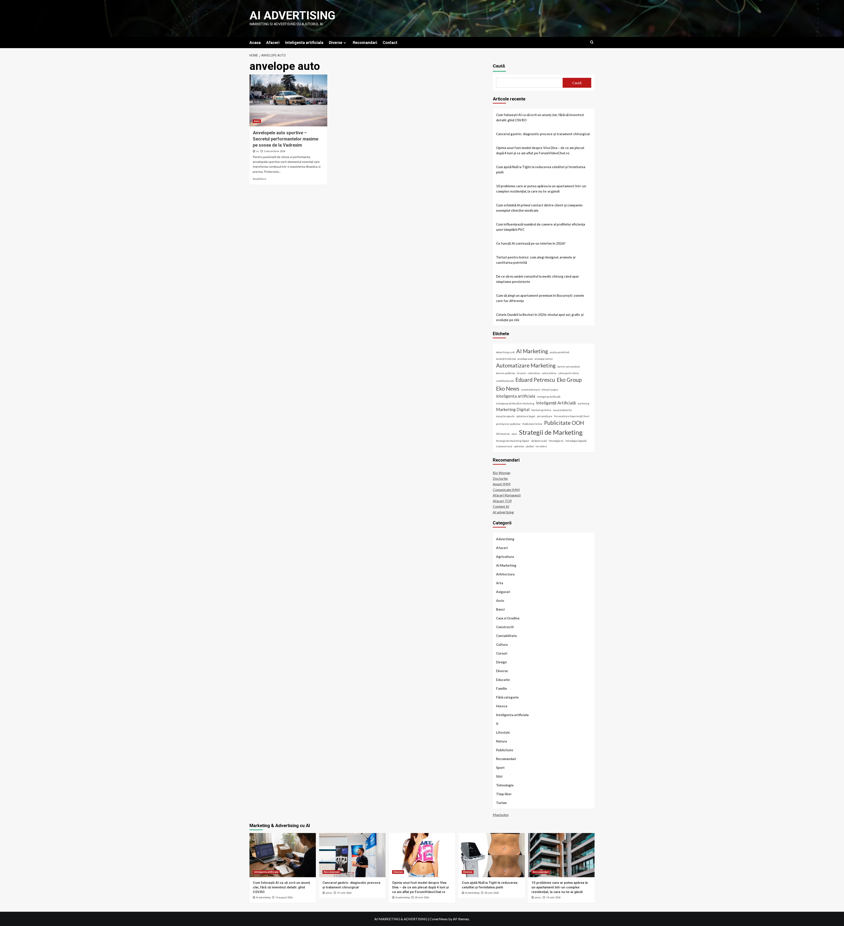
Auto (257, 121)
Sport (500, 768)
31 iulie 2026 (344, 892)
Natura (501, 741)
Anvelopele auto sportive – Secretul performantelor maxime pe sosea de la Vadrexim (285, 139)
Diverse (335, 42)
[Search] (592, 42)
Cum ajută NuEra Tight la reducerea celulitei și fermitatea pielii (540, 169)
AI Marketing (532, 351)
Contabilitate (506, 636)
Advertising (505, 539)
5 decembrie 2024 (274, 151)
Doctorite (500, 478)
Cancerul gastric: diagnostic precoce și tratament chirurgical (543, 134)
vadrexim (519, 446)
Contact (390, 42)
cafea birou (534, 373)
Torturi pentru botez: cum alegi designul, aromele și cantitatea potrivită (535, 259)
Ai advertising (292, 15)
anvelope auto (525, 358)
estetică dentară (530, 389)
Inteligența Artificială (548, 396)
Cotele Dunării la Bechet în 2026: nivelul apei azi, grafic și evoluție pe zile (540, 317)
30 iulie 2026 (422, 897)
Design (501, 662)
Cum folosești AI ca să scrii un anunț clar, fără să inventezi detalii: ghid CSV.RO (540, 117)
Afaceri (273, 42)
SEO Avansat (503, 433)
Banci (500, 609)
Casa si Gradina (507, 618)
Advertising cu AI (505, 352)
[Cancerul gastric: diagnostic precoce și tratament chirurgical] (352, 855)
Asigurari (503, 592)
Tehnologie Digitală (575, 440)
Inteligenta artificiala (304, 42)
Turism (501, 803)
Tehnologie (505, 785)
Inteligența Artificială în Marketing (515, 403)
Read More (259, 178)
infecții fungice (549, 389)
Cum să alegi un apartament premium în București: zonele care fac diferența (540, 298)
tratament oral (504, 446)
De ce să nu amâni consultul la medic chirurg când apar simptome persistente (537, 279)
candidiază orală (505, 380)
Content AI (501, 506)
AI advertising (503, 512)
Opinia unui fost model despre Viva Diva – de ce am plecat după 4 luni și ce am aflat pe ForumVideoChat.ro (540, 150)
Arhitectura (505, 574)
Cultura (502, 644)
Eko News (507, 388)
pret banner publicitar (508, 423)
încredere (541, 446)
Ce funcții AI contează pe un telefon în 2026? (530, 243)
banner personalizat (568, 366)
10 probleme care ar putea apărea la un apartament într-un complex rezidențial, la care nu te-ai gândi (541, 188)
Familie (501, 688)
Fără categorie (507, 697)
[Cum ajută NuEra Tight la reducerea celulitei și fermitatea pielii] (491, 855)
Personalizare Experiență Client (571, 416)
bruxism (521, 373)
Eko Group (569, 380)
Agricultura (505, 557)
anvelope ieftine (544, 358)
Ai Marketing (506, 565)
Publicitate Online (532, 423)
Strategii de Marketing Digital (512, 440)
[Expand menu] (344, 43)
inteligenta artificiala (515, 395)
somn (514, 433)
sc (257, 151)
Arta (499, 583)
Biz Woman (501, 473)
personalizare (544, 416)
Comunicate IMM (506, 490)
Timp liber (504, 794)
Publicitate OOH (564, 423)
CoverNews (439, 919)
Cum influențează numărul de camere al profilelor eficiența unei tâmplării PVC (540, 226)
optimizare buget (526, 416)
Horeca (501, 706)
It (497, 724)
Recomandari (365, 42)
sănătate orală (539, 440)
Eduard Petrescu (535, 380)
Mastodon (501, 815)
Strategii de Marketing (551, 432)
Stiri (499, 776)
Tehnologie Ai (555, 440)
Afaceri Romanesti (507, 495)
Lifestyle (503, 732)
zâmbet (530, 446)
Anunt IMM (502, 484)
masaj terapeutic (505, 416)
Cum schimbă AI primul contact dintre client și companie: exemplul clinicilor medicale (539, 207)
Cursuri (501, 653)
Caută (499, 66)
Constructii (505, 627)
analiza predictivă (559, 352)
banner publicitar (505, 373)
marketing (583, 403)
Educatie (503, 680)
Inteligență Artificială (556, 402)
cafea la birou (549, 373)
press (329, 892)
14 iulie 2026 (553, 897)
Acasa (255, 42)
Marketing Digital (512, 409)
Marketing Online (541, 410)
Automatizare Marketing (526, 365)
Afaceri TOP (502, 501)
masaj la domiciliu (562, 410)
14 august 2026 (284, 897)
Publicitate (504, 750)
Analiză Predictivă (506, 358)
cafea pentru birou (568, 373)
